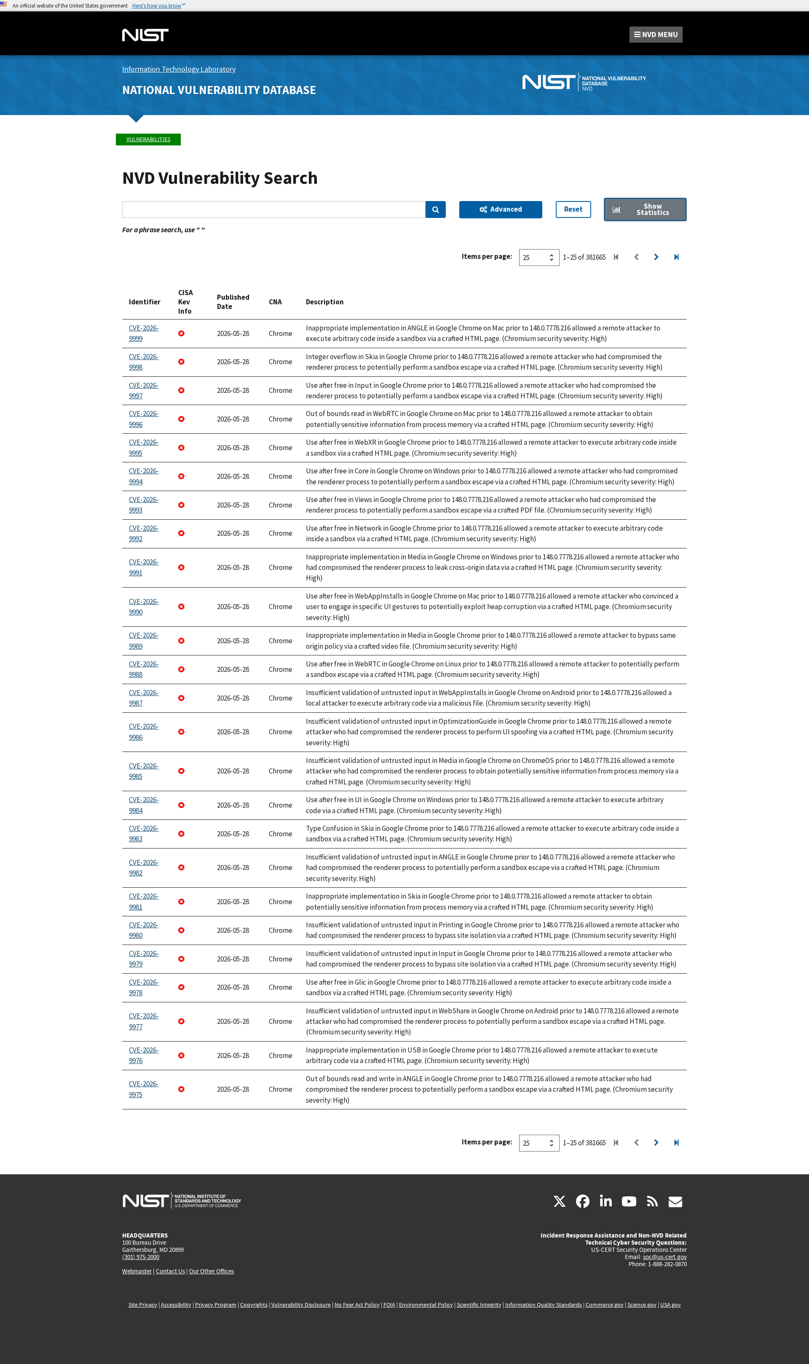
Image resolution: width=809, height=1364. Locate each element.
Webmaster (137, 1271)
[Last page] (677, 257)
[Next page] (656, 257)
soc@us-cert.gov (665, 1257)
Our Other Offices (211, 1271)
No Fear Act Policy (357, 1305)
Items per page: (487, 256)
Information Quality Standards (543, 1305)
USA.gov (670, 1305)
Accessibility (176, 1305)
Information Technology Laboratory (179, 69)
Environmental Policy (426, 1305)
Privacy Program (215, 1305)
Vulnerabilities (148, 139)
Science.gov (641, 1305)
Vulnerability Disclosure (301, 1305)
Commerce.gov (605, 1305)
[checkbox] (645, 210)
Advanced (506, 209)
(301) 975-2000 (140, 1257)
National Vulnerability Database (219, 90)
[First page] (616, 257)
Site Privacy (143, 1305)
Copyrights (254, 1305)
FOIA (389, 1305)
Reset (573, 209)
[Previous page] (636, 257)
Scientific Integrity (479, 1305)
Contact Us (170, 1271)
